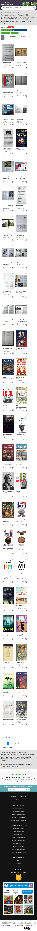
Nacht (4, 605)
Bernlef (4, 721)
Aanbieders (20, 928)
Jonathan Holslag (20, 435)
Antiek (17, 262)
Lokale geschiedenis (18, 849)
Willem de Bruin (6, 437)
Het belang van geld (8, 319)
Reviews (18, 800)
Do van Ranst (19, 635)
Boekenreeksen (18, 834)
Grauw (17, 148)
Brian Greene (6, 151)
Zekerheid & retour (18, 812)
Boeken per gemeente (18, 840)
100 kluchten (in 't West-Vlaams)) (7, 292)
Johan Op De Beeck (20, 521)
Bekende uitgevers (18, 843)
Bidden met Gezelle (21, 91)
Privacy (33, 925)
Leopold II (18, 548)
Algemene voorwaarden (23, 925)
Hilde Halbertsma (20, 264)
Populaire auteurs (18, 846)
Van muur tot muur (21, 434)
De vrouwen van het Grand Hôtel (21, 606)
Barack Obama (6, 492)
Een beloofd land (7, 491)
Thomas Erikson (6, 578)
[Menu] (35, 4)
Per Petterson (6, 692)
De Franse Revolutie (21, 520)
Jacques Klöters (6, 208)
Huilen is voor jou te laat (8, 206)
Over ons (18, 866)
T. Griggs (18, 692)
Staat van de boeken (18, 815)
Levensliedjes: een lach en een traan (21, 177)
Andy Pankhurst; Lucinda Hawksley (8, 378)
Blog (18, 860)
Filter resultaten (7, 30)
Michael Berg (6, 635)
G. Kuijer (18, 665)
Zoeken (14, 928)
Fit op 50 (18, 491)
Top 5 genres (15, 33)
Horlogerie (6, 662)
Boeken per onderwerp (18, 838)
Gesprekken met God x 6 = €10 (8, 120)
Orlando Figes (19, 380)
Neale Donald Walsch (8, 122)
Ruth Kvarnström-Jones (21, 608)
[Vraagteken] (27, 4)
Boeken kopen (18, 803)
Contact (18, 863)
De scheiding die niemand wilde (7, 435)
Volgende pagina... (8, 737)
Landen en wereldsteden (18, 852)
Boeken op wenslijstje (18, 817)
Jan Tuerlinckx (19, 578)
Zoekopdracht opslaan (20, 30)
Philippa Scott (19, 122)
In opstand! (19, 463)
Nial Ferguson (6, 321)
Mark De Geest (19, 350)
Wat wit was (19, 577)
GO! (28, 789)
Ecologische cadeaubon (18, 820)
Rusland (5, 405)
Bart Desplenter (18, 779)
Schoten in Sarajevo (21, 348)
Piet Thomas (19, 92)
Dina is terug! (19, 634)
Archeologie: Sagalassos (6, 177)
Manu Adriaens (19, 292)
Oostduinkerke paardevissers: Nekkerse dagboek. (21, 235)
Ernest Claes (6, 94)
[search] (34, 8)
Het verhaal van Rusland (20, 378)
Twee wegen (6, 691)
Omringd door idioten (8, 577)
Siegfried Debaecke (20, 323)
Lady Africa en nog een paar (21, 720)
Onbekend (18, 65)
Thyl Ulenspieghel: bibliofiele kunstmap (21, 63)
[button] (3, 778)
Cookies (8, 928)
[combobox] (12, 37)
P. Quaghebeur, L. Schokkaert (8, 265)
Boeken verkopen (18, 806)
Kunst (4, 377)
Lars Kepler (5, 607)
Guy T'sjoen (18, 492)
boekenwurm (14, 766)
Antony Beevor (6, 407)
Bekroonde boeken (18, 829)
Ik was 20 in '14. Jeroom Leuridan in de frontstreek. (21, 320)
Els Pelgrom (19, 722)
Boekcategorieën (18, 832)
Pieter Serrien (19, 464)
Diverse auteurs (6, 351)
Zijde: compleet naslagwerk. (20, 120)
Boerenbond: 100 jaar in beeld (7, 263)
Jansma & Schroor (7, 237)
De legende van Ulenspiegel (7, 63)
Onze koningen (7, 463)
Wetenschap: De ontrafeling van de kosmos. (8, 149)
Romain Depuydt (6, 294)
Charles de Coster (7, 65)
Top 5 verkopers (6, 33)
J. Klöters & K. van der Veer (21, 208)
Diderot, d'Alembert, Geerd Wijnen (8, 664)
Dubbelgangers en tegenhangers (8, 520)
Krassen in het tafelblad (20, 663)
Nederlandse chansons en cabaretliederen (20, 206)
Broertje (5, 634)
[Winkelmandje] (23, 4)
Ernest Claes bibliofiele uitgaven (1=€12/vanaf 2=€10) (8, 92)
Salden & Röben (19, 180)
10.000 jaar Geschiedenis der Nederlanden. (7, 235)
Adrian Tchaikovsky (20, 149)
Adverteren (18, 869)
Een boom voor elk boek (18, 872)
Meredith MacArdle (20, 408)
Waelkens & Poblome (8, 180)
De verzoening (20, 691)
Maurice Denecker (20, 237)
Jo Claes (5, 523)
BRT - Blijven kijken (21, 291)
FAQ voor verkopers (19, 809)
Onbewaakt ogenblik (8, 719)
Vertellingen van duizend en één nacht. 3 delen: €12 (8, 349)
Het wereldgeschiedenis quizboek (21, 406)
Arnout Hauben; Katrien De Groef (8, 464)
